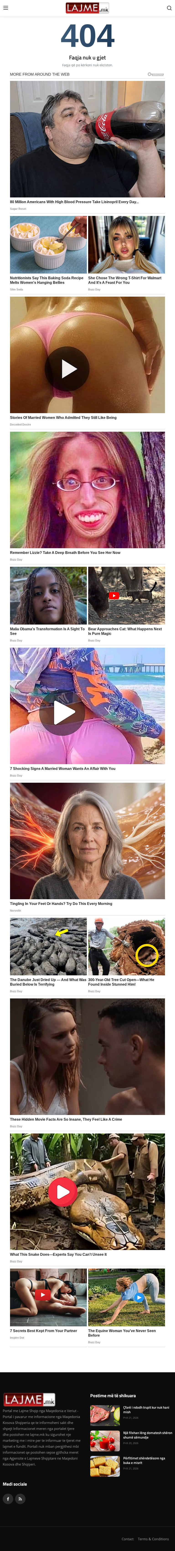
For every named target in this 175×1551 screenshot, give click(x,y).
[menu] (5, 8)
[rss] (20, 1499)
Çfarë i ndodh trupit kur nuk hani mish (146, 1409)
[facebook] (8, 1499)
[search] (169, 8)
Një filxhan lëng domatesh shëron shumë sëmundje (147, 1435)
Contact (128, 1539)
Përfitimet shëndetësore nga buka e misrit (144, 1460)
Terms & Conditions (153, 1539)
